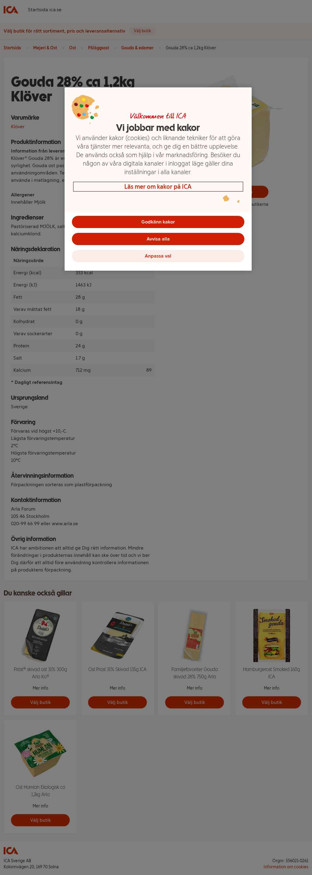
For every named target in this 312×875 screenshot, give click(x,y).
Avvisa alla (158, 239)
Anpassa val (158, 256)
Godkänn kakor (158, 222)
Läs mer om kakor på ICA (158, 186)
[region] (158, 179)
